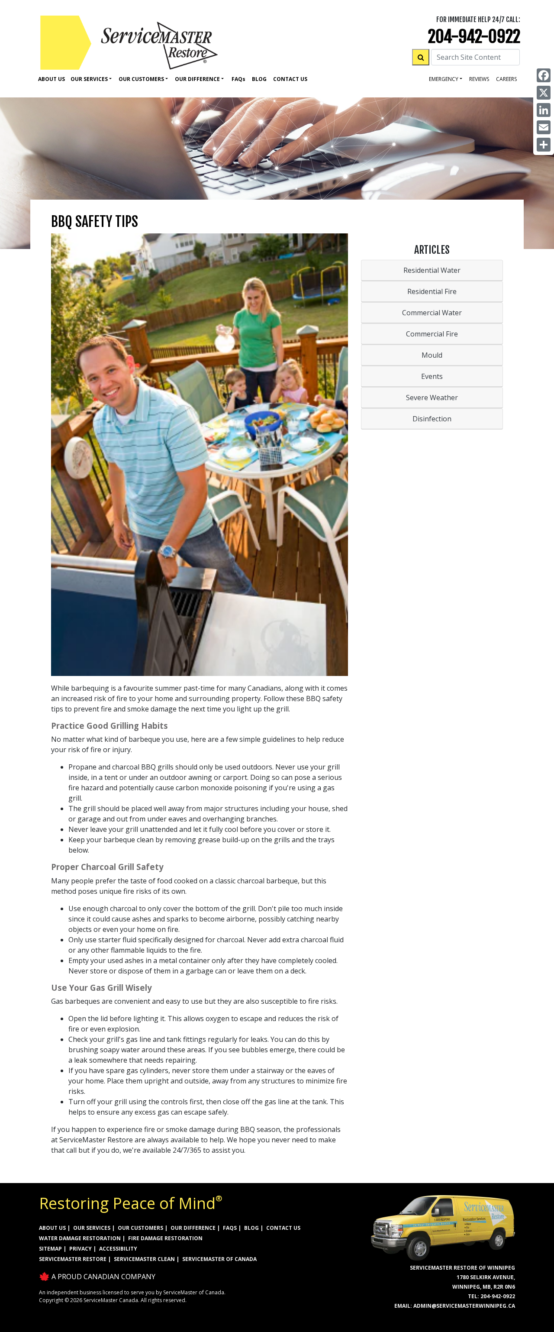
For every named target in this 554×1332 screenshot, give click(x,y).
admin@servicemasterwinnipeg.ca (464, 1305)
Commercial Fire (432, 334)
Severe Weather (432, 397)
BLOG (251, 1228)
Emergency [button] (443, 79)
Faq (238, 79)
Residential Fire (432, 291)
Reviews (479, 79)
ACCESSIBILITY (118, 1248)
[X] (543, 92)
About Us (51, 79)
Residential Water (432, 270)
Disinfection (431, 419)
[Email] (543, 127)
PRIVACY (80, 1248)
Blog (259, 79)
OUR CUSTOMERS (140, 1228)
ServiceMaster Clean (144, 1259)
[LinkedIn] (543, 110)
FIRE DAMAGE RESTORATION (165, 1238)
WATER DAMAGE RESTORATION (80, 1238)
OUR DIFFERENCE (193, 1228)
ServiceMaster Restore (72, 1259)
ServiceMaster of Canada (219, 1259)
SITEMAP (50, 1248)
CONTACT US (283, 1228)
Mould (432, 355)
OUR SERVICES (91, 1228)
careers (506, 79)
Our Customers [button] (141, 79)
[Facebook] (543, 75)
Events (432, 376)
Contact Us (290, 79)
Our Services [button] (89, 79)
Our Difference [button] (197, 79)
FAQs (230, 1228)
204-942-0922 (474, 36)
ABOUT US (52, 1228)
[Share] (543, 144)
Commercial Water (432, 312)
